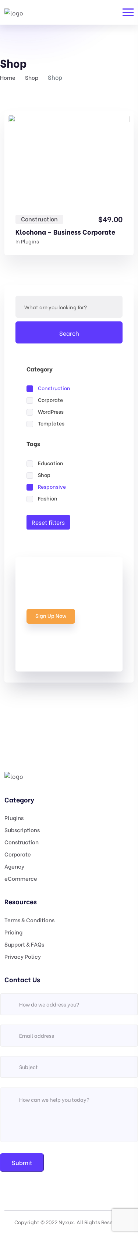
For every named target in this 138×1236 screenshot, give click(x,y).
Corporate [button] (50, 399)
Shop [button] (44, 474)
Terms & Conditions (29, 920)
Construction (39, 219)
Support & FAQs (24, 944)
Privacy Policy (22, 956)
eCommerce (20, 878)
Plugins (30, 241)
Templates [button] (51, 423)
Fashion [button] (47, 498)
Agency (14, 866)
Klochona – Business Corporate (65, 232)
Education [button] (50, 463)
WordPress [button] (51, 411)
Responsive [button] (52, 486)
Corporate (17, 854)
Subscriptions (22, 830)
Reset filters (48, 522)
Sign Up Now (50, 615)
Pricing (13, 932)
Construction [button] (54, 388)
